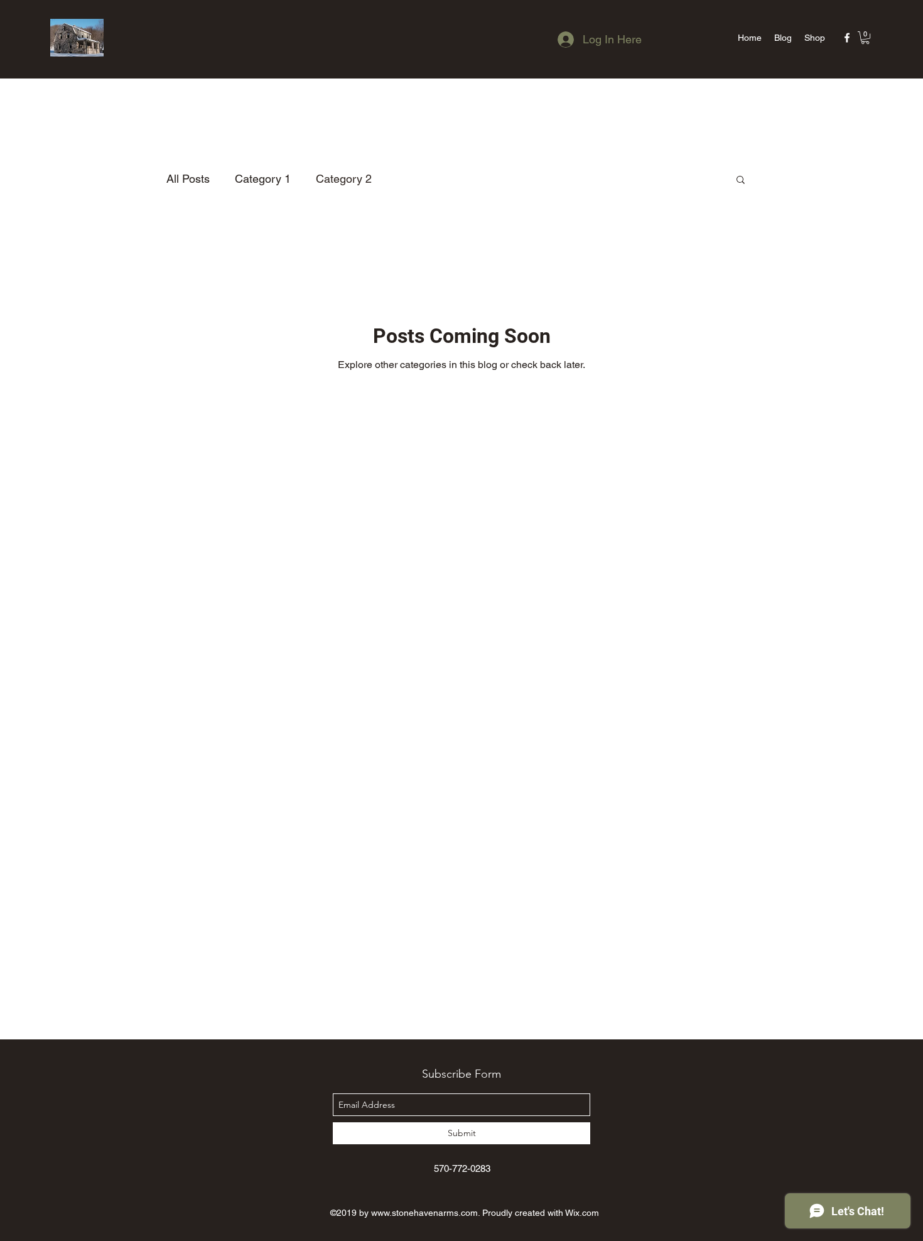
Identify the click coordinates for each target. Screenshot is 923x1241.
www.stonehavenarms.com (424, 1213)
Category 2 (344, 178)
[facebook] (847, 37)
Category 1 (263, 178)
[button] (865, 37)
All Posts (188, 178)
